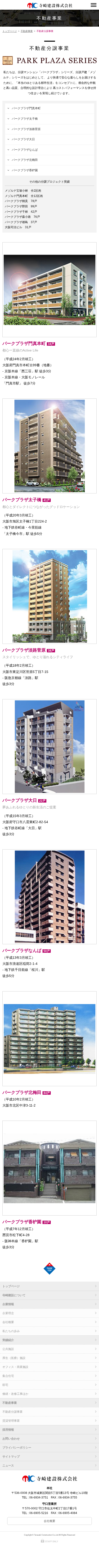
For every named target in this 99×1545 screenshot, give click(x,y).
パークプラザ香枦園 (25, 170)
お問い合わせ (11, 1438)
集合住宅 (8, 1376)
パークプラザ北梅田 (25, 160)
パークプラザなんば (25, 149)
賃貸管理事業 (11, 1420)
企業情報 (8, 1304)
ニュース (8, 1465)
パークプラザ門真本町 (26, 108)
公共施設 (8, 1349)
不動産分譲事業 (12, 1411)
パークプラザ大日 (23, 139)
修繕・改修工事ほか (15, 1394)
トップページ (9, 31)
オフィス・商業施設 (15, 1367)
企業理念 (8, 1313)
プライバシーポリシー (16, 1447)
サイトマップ (11, 1456)
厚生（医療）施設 (13, 1358)
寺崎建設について (13, 1295)
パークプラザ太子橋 (25, 118)
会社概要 (8, 1322)
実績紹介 (8, 1340)
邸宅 (5, 1385)
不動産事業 (49, 18)
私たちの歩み (11, 1331)
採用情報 (8, 1429)
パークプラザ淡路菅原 (26, 129)
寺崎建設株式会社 (49, 5)
